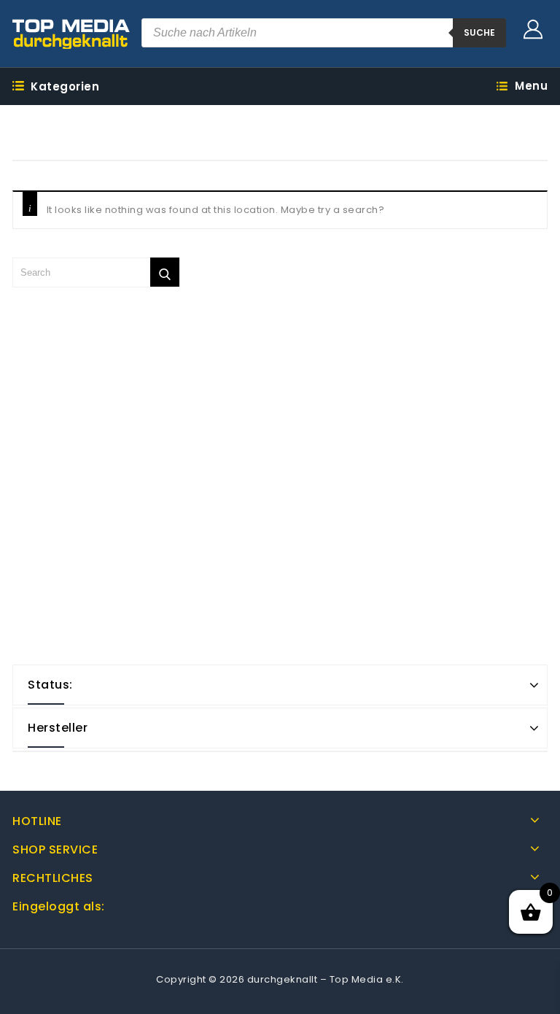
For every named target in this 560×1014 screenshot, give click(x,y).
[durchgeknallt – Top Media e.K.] (71, 33)
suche (479, 32)
